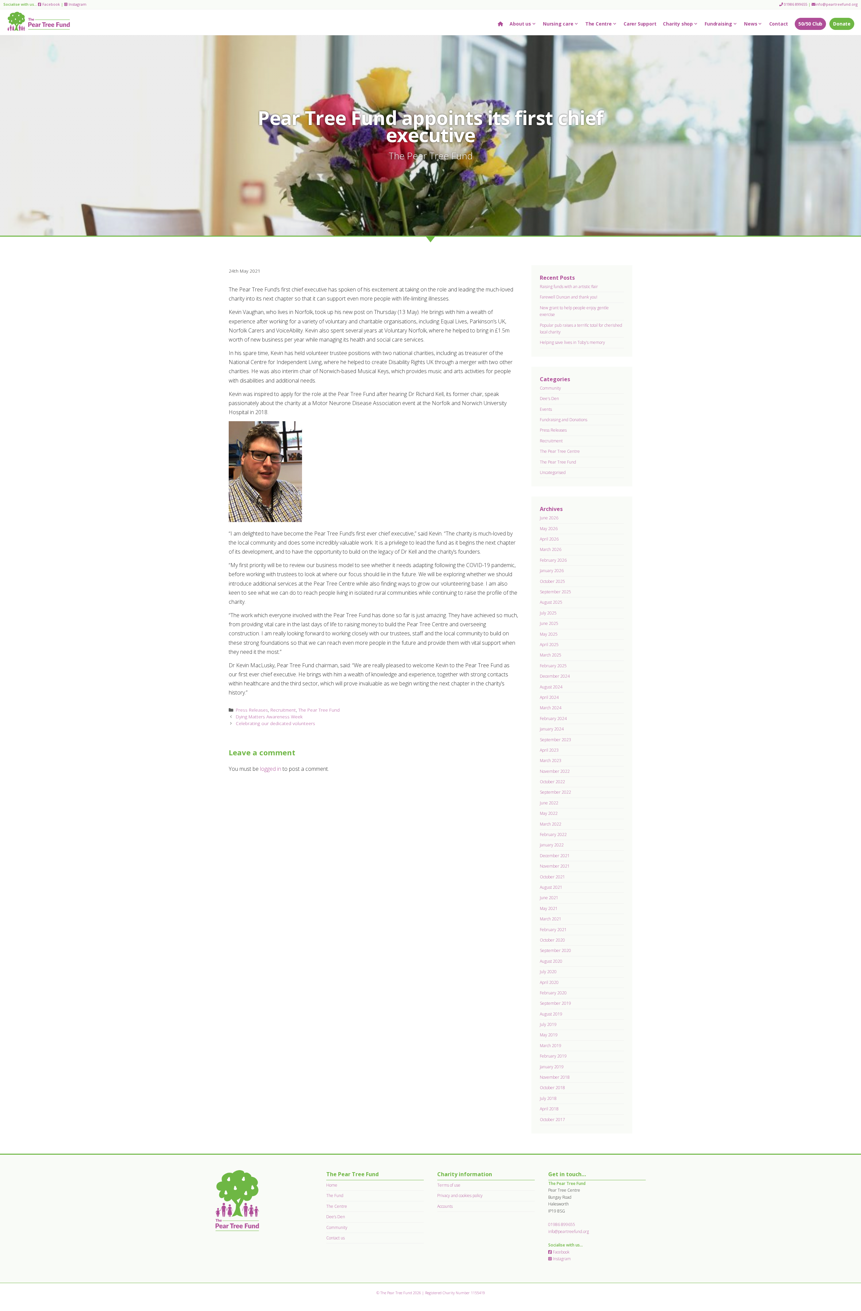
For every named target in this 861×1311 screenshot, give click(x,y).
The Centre (598, 24)
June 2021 (549, 898)
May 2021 (549, 908)
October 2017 (552, 1119)
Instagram (77, 4)
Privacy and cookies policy (460, 1195)
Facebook (50, 4)
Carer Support (640, 24)
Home (331, 1185)
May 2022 (549, 813)
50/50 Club (810, 24)
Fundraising (718, 24)
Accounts (445, 1206)
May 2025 (549, 634)
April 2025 (549, 644)
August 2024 (551, 687)
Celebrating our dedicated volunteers (275, 723)
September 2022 (555, 792)
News (750, 24)
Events (546, 409)
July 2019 (548, 1024)
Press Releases (252, 710)
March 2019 (550, 1045)
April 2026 (549, 539)
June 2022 (549, 803)
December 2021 (555, 856)
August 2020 (551, 961)
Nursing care (558, 24)
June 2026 (549, 518)
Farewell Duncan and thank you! (568, 297)
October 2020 (552, 940)
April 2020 (549, 982)
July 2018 (548, 1098)
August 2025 (551, 602)
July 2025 (548, 613)
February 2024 (553, 718)
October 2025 (552, 581)
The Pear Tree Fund (319, 710)
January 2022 (552, 845)
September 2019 (555, 1003)
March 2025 (550, 655)
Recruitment (283, 710)
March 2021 (550, 919)
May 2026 (549, 528)
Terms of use (448, 1185)
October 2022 (552, 782)
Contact (778, 24)
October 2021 (552, 877)
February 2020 (553, 993)
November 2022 (555, 771)
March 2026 (550, 549)
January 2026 (552, 570)
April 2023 (549, 750)
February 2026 (553, 560)
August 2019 (551, 1014)
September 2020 (555, 950)
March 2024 (550, 708)
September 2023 (555, 740)
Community (550, 388)
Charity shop (678, 24)
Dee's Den (549, 398)
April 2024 (549, 697)
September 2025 (555, 592)
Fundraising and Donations (563, 420)
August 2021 (551, 887)
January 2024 (552, 729)
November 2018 (555, 1077)
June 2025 (549, 623)
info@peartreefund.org (836, 4)
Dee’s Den (335, 1217)
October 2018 (552, 1087)
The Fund (334, 1195)
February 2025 (553, 666)
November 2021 (555, 866)
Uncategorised (553, 472)
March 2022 (550, 824)
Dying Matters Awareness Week (269, 716)
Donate (842, 24)
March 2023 (550, 760)
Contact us (335, 1238)
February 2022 (553, 834)
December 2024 (555, 676)
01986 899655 (795, 4)
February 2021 (553, 929)
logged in (270, 768)
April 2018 (549, 1109)
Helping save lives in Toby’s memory (572, 342)
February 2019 (553, 1056)
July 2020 (548, 972)
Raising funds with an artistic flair (569, 286)
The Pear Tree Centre (560, 451)
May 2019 (549, 1035)
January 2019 (552, 1067)
